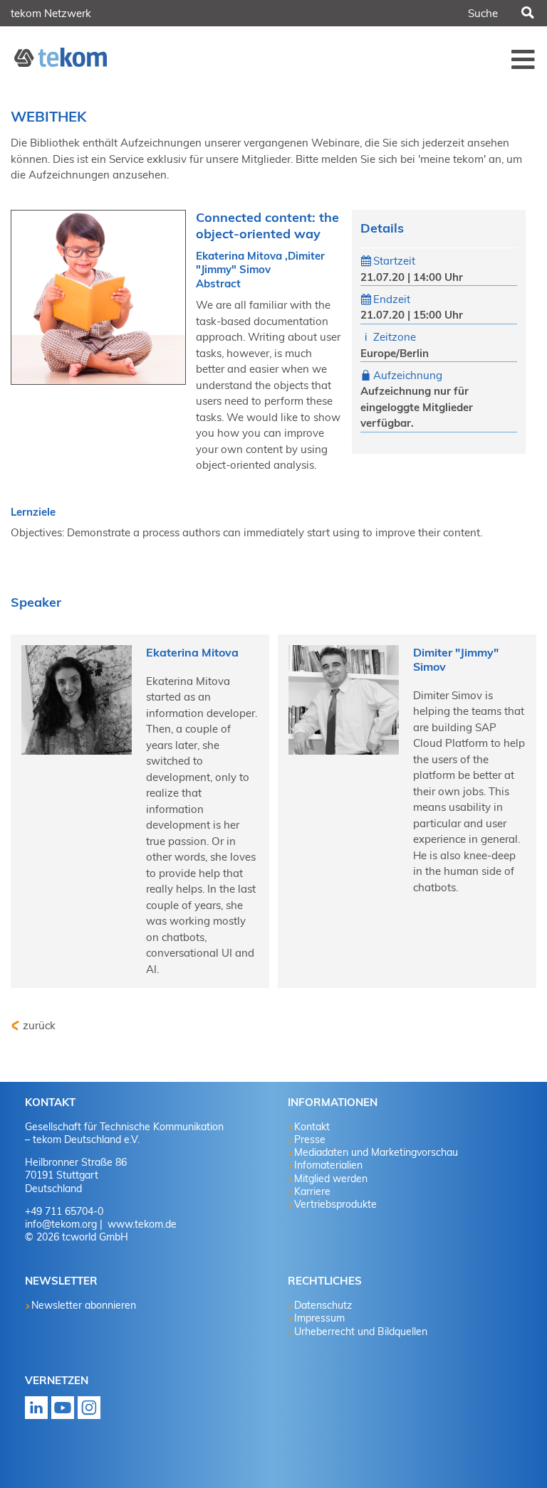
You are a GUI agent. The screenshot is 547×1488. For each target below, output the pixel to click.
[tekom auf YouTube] (62, 1413)
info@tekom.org (61, 1224)
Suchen (526, 13)
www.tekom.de (141, 1224)
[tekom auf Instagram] (89, 1413)
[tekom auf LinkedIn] (36, 1413)
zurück (39, 1025)
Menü (523, 59)
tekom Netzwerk (51, 13)
